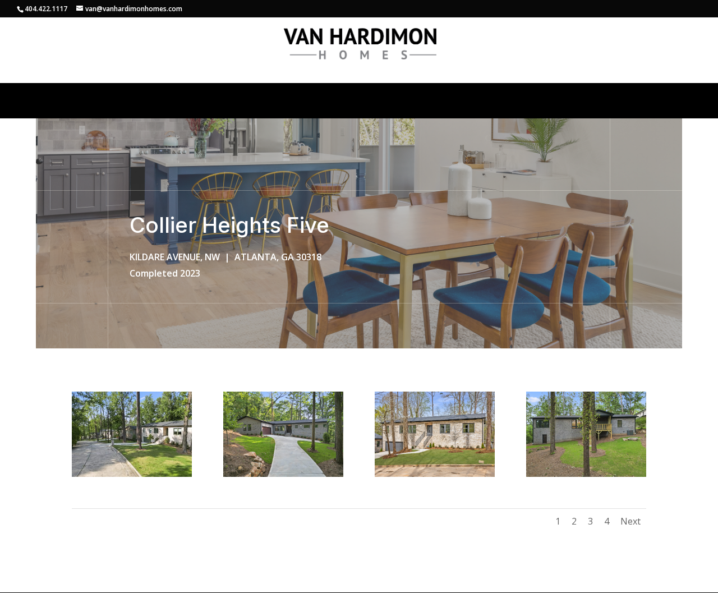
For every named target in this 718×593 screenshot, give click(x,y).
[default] (132, 476)
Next (630, 521)
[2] (435, 476)
